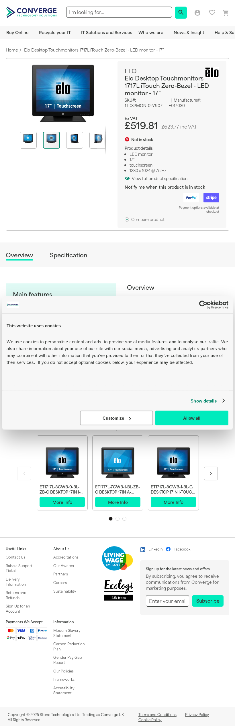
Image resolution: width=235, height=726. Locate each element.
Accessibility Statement (64, 690)
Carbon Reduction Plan (69, 646)
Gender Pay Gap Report (67, 659)
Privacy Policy (197, 714)
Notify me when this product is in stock (165, 187)
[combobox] (119, 12)
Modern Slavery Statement (67, 632)
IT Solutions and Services (106, 32)
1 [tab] (111, 519)
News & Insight (189, 32)
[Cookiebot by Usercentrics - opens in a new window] (203, 305)
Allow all (191, 418)
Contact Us (15, 557)
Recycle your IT (55, 32)
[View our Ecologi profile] (118, 590)
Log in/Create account (197, 13)
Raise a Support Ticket (19, 568)
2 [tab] (117, 519)
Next (211, 473)
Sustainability (64, 591)
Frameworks (64, 679)
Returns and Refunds (16, 594)
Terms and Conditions (157, 714)
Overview (19, 255)
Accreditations (66, 557)
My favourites (212, 12)
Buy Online (17, 32)
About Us (61, 548)
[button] (31, 140)
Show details (204, 400)
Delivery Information (16, 581)
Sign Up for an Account (18, 608)
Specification (68, 255)
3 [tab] (124, 519)
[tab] (19, 256)
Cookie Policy (150, 719)
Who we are (150, 32)
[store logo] (32, 12)
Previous (24, 473)
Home (12, 50)
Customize (113, 418)
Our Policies (63, 671)
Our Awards (63, 565)
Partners (60, 574)
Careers (60, 582)
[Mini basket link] (225, 13)
